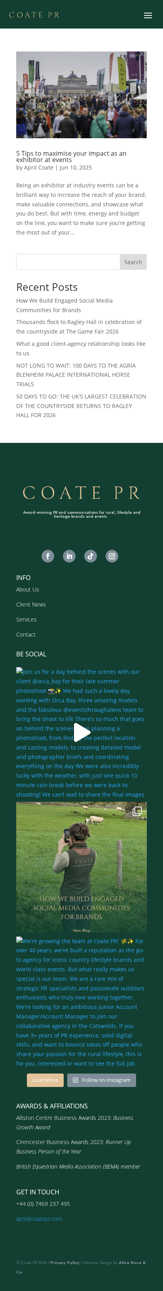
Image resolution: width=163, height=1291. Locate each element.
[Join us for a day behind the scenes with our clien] (81, 732)
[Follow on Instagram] (112, 556)
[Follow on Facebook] (48, 556)
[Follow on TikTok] (90, 556)
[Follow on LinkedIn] (69, 556)
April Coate (38, 167)
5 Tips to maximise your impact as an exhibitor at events (71, 156)
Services (26, 619)
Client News (31, 604)
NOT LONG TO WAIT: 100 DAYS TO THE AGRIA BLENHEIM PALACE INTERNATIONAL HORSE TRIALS (76, 375)
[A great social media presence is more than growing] (81, 867)
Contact (26, 634)
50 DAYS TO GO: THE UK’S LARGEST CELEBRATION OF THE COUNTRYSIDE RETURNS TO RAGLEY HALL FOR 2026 (81, 406)
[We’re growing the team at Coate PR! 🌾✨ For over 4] (81, 1001)
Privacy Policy (65, 1262)
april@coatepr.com (39, 1218)
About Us (27, 589)
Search (133, 262)
